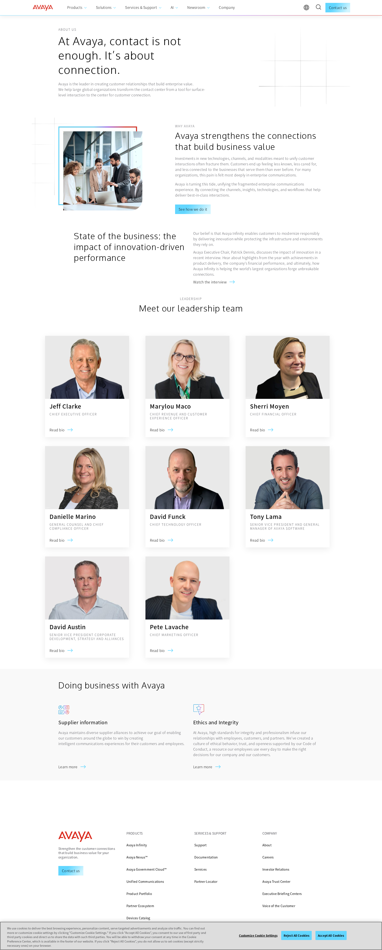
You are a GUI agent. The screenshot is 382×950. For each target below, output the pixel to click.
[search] (318, 7)
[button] (318, 7)
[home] (43, 7)
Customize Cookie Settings (258, 935)
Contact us (338, 7)
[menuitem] (77, 7)
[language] (307, 8)
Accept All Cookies (331, 935)
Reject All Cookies (296, 935)
